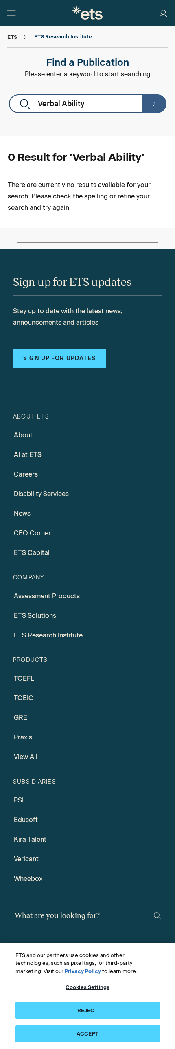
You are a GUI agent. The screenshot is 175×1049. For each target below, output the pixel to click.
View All (25, 757)
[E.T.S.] (87, 12)
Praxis (23, 737)
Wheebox (28, 878)
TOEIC (23, 698)
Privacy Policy (83, 971)
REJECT (87, 1010)
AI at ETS (28, 455)
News (22, 513)
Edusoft (26, 820)
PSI (19, 800)
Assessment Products (47, 596)
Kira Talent (30, 839)
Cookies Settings (87, 987)
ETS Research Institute (48, 635)
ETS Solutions (35, 615)
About (23, 435)
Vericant (26, 859)
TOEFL (24, 678)
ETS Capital (32, 553)
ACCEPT (87, 1034)
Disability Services (41, 494)
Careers (26, 474)
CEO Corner (32, 533)
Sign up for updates (59, 358)
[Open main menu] (11, 13)
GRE (20, 718)
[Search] (154, 103)
